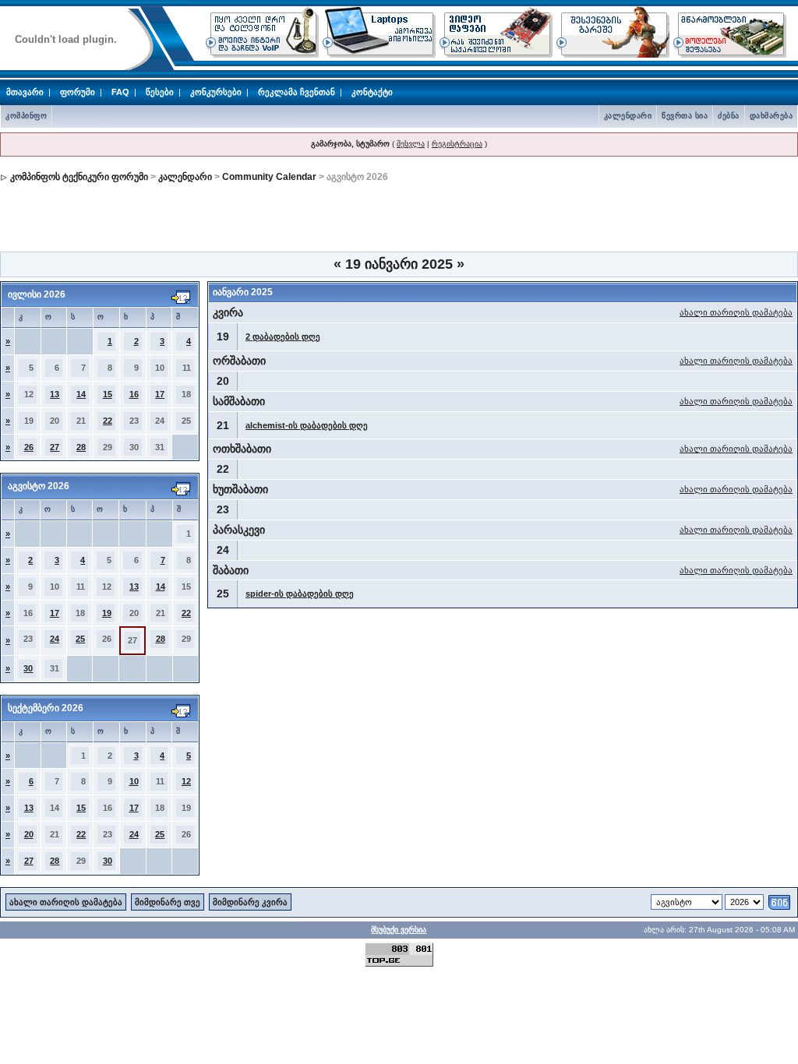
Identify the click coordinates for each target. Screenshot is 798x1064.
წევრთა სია (685, 115)
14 (81, 394)
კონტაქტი (372, 92)
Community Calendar (269, 176)
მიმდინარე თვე (167, 902)
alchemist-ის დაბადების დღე (306, 425)
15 (107, 394)
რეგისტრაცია (457, 143)
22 (107, 420)
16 (134, 394)
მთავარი (25, 92)
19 (106, 613)
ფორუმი (77, 92)
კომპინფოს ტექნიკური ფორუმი (79, 176)
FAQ (120, 92)
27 (54, 447)
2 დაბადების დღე (282, 336)
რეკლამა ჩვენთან (296, 92)
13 (54, 394)
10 (134, 781)
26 (29, 447)
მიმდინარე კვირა (250, 902)
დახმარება (771, 115)
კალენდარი (628, 115)
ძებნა (729, 115)
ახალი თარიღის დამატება (736, 312)
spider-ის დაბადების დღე (299, 593)
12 (186, 781)
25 (80, 638)
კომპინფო (26, 115)
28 (81, 447)
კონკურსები (216, 92)
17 (159, 394)
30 (28, 668)
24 (54, 638)
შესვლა (411, 143)
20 (29, 834)
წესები (160, 92)
